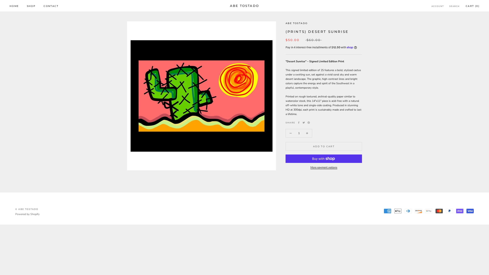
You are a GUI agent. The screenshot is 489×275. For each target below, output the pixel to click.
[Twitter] (304, 122)
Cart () (472, 6)
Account (438, 6)
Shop (31, 6)
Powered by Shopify (27, 214)
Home (14, 6)
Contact (51, 6)
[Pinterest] (309, 122)
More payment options (323, 167)
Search (454, 6)
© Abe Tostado (26, 209)
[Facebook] (299, 122)
